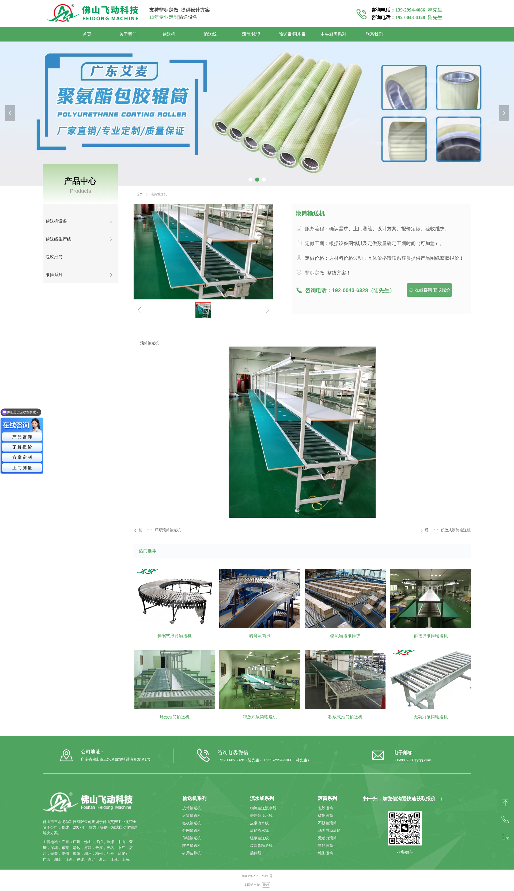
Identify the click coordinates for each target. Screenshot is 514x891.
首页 (139, 194)
